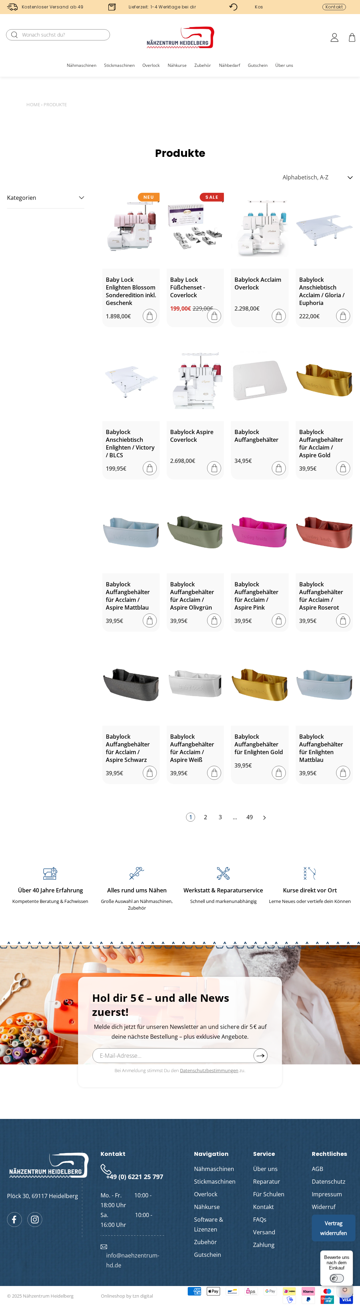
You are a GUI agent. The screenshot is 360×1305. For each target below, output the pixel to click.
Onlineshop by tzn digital (127, 1296)
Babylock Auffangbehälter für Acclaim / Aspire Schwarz (128, 748)
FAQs (259, 1219)
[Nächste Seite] (264, 817)
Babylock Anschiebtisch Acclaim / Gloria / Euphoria (322, 291)
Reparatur (266, 1181)
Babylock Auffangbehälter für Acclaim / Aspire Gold (321, 443)
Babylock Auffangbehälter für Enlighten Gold (258, 744)
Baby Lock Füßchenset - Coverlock (187, 287)
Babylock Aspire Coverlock (191, 436)
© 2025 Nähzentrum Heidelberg (40, 1296)
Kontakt (334, 7)
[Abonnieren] (260, 1056)
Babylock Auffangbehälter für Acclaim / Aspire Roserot (321, 595)
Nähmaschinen (214, 1169)
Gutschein (207, 1255)
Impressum (327, 1194)
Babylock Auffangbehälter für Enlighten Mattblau (321, 748)
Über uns (265, 1169)
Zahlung (264, 1245)
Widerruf (323, 1207)
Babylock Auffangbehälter (256, 436)
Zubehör (205, 1242)
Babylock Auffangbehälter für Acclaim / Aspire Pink (256, 595)
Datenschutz (329, 1181)
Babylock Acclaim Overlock (257, 283)
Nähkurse (207, 1207)
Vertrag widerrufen (333, 1228)
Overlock (205, 1194)
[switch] (337, 1278)
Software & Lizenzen (208, 1224)
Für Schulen (268, 1194)
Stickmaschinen (215, 1181)
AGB (317, 1169)
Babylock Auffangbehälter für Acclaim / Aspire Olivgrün (192, 595)
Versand (264, 1232)
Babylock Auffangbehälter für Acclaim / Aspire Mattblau (128, 595)
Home (33, 104)
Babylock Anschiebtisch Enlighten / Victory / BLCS (130, 443)
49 (249, 817)
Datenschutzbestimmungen (209, 1070)
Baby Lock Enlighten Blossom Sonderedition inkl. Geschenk (131, 291)
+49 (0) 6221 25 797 (134, 1176)
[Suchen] (14, 34)
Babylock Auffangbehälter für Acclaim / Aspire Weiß (192, 748)
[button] (81, 65)
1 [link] (190, 817)
